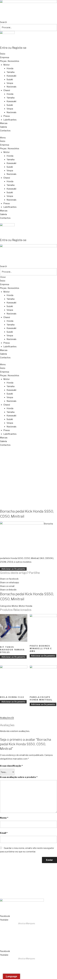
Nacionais (11, 86)
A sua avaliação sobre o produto (18, 777)
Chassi (6, 90)
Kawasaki (11, 75)
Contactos (5, 130)
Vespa (10, 83)
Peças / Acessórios (9, 61)
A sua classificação (11, 766)
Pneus (6, 116)
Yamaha (10, 72)
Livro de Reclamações (12, 893)
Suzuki (10, 79)
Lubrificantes (10, 119)
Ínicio (2, 53)
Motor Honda (25, 606)
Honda (10, 68)
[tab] (7, 718)
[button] (28, 138)
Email (3, 833)
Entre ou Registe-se (13, 48)
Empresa (4, 57)
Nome (4, 818)
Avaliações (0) (7, 717)
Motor (6, 64)
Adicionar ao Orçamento (13, 569)
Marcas (3, 123)
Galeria (3, 127)
